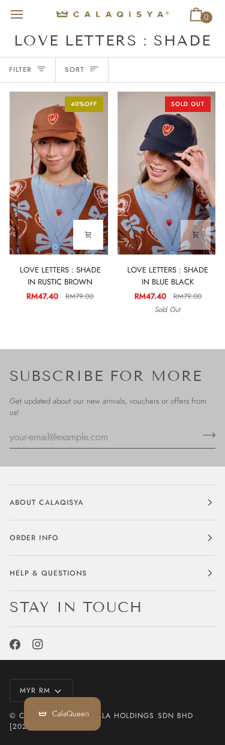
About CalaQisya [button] (46, 502)
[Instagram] (37, 644)
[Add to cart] (88, 235)
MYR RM (35, 690)
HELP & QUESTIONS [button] (48, 573)
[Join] (205, 435)
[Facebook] (15, 644)
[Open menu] (28, 14)
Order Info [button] (34, 537)
